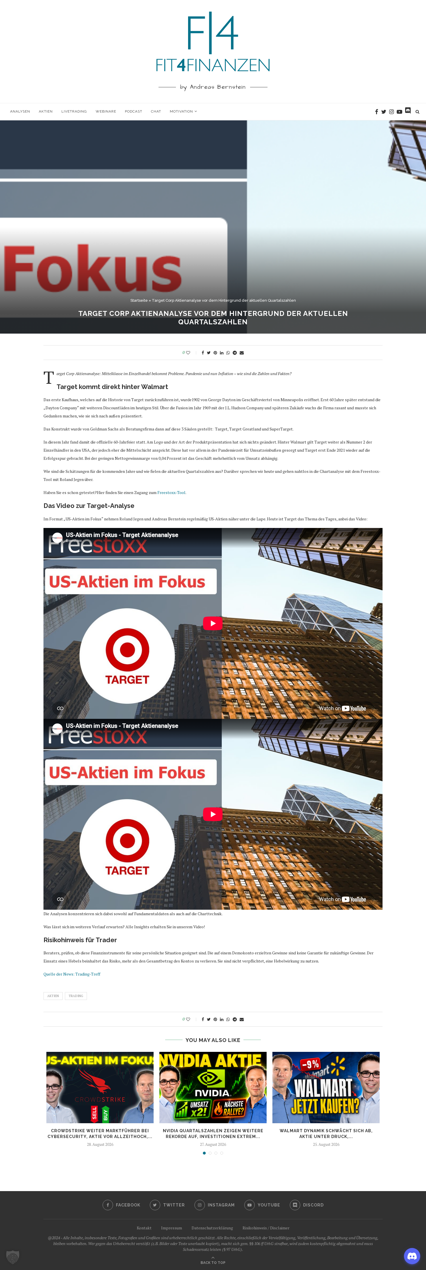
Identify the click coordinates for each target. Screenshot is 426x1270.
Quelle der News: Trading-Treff (71, 974)
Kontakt (144, 1228)
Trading (76, 996)
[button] (13, 1257)
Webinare (106, 111)
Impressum (171, 1228)
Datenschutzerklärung (212, 1228)
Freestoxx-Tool (171, 492)
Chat (156, 111)
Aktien (46, 111)
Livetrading (74, 111)
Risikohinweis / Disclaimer (266, 1228)
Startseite (139, 300)
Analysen (20, 111)
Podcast (133, 111)
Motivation (181, 111)
